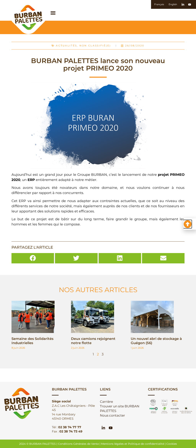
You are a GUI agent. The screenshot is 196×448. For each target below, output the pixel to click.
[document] (98, 224)
